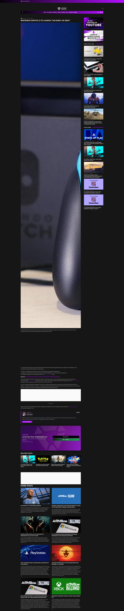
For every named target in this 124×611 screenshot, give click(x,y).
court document (48, 374)
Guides (58, 12)
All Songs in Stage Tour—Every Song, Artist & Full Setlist (27, 465)
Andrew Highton (86, 104)
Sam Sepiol (85, 57)
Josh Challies (86, 173)
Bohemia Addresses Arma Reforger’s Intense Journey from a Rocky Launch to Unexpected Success (93, 123)
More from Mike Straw (27, 421)
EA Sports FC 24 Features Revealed (31, 505)
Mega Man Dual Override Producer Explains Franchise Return (74, 465)
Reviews (55, 12)
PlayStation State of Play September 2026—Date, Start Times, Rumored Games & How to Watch (93, 143)
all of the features (73, 406)
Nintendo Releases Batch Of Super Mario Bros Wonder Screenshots (42, 376)
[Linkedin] (77, 412)
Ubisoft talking (31, 380)
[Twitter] (76, 412)
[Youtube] (78, 412)
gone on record (75, 380)
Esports (63, 12)
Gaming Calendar (73, 12)
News (45, 12)
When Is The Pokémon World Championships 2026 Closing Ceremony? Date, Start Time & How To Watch (93, 176)
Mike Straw (24, 18)
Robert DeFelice (86, 73)
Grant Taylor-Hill (86, 120)
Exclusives (49, 12)
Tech (67, 12)
